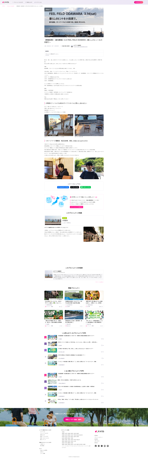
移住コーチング (43, 439)
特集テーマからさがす (44, 436)
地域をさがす (42, 434)
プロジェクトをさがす (44, 433)
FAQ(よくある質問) (43, 450)
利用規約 (96, 435)
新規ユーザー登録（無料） (74, 419)
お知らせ (41, 451)
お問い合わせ (97, 440)
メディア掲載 (42, 453)
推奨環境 (96, 439)
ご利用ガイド (42, 444)
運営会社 (96, 442)
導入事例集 (42, 445)
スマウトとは (42, 431)
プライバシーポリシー (99, 437)
